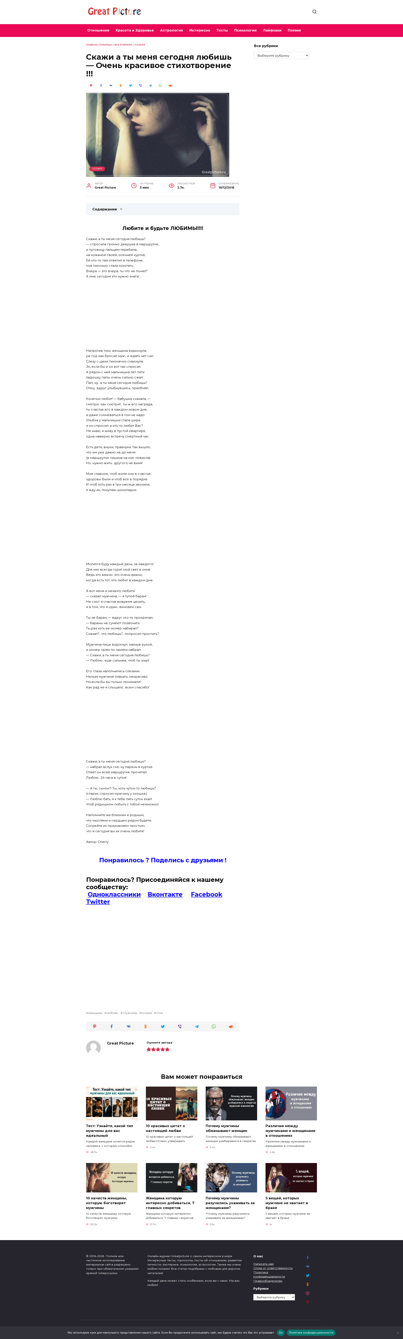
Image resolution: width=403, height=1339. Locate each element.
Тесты (222, 30)
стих (159, 1013)
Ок (281, 1332)
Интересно (199, 30)
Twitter (98, 901)
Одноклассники (114, 894)
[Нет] (398, 1333)
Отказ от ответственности (273, 1268)
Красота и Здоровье (135, 30)
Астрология (171, 30)
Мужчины (130, 1013)
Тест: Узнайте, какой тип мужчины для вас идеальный (109, 1131)
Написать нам (263, 1263)
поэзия (147, 1013)
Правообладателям (267, 1281)
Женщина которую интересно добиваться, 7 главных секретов (170, 1203)
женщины (95, 1013)
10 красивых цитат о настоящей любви (165, 1128)
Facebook (206, 894)
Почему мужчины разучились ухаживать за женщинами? (230, 1203)
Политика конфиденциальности (311, 1332)
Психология (245, 30)
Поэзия (294, 30)
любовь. (112, 1013)
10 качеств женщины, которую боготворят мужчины (106, 1203)
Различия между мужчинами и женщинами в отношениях (290, 1131)
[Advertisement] (162, 313)
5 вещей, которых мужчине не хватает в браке (287, 1203)
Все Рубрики (123, 44)
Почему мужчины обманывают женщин (226, 1128)
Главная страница (99, 44)
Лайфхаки (272, 30)
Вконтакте (165, 894)
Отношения (98, 30)
